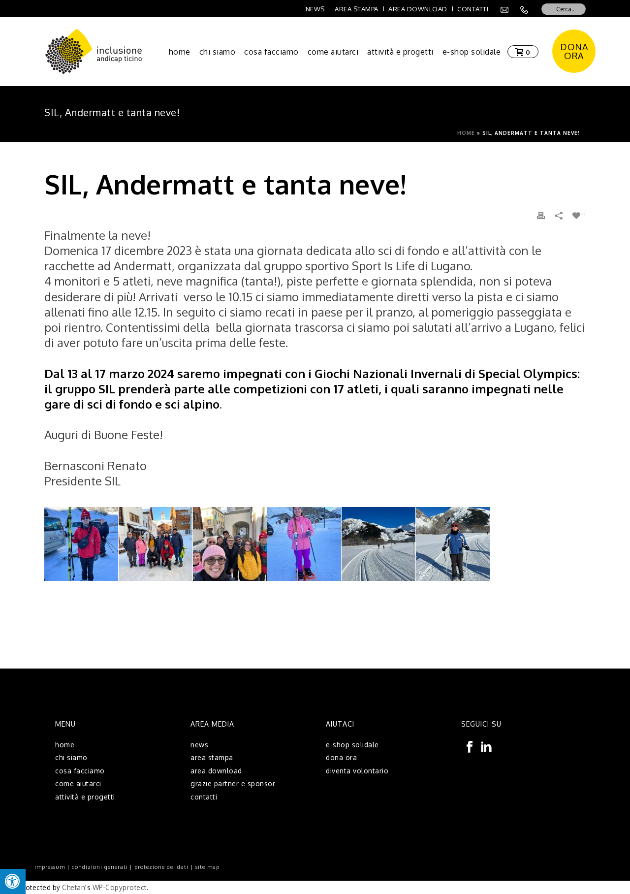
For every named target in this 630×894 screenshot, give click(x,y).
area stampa (211, 757)
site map (207, 866)
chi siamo (217, 52)
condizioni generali (99, 866)
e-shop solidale (471, 52)
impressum (49, 866)
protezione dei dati (161, 866)
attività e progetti (400, 52)
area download (216, 770)
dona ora (341, 757)
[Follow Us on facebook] (469, 747)
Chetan (73, 887)
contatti (203, 797)
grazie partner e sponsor (232, 783)
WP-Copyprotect (120, 887)
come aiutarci (333, 52)
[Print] (541, 215)
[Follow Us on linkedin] (486, 747)
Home (466, 133)
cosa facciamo (271, 52)
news (199, 744)
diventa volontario (357, 770)
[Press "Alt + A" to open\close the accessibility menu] (13, 881)
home (179, 52)
